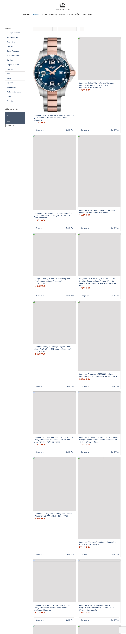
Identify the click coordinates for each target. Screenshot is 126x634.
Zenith (9, 96)
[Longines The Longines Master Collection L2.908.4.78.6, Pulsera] (99, 498)
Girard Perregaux (13, 51)
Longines (10, 69)
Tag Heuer (10, 83)
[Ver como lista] (82, 29)
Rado (8, 74)
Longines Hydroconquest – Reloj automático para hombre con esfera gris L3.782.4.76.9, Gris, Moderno (53, 215)
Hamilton (10, 60)
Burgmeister (11, 42)
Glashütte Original (13, 56)
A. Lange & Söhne (13, 33)
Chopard (10, 46)
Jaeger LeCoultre (13, 65)
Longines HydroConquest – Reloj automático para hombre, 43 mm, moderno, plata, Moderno (54, 117)
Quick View (70, 130)
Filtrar (10, 125)
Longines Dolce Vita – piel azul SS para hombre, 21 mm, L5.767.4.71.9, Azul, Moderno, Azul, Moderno (96, 85)
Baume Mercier (12, 37)
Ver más (10, 101)
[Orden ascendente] (55, 29)
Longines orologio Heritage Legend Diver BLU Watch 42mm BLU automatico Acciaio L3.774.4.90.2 (53, 349)
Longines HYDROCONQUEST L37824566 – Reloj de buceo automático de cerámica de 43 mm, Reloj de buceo (98, 439)
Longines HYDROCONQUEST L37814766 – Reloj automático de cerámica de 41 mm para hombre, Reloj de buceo (53, 439)
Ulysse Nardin (12, 87)
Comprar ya (40, 130)
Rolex (9, 78)
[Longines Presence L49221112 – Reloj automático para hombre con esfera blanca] (99, 336)
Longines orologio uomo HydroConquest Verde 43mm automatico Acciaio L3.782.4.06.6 (52, 281)
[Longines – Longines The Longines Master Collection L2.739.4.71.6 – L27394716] (54, 484)
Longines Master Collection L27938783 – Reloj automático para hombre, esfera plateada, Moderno (52, 607)
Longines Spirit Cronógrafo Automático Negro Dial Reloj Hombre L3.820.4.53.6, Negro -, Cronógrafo (96, 607)
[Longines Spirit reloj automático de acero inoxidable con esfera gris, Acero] (99, 171)
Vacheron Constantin (14, 92)
